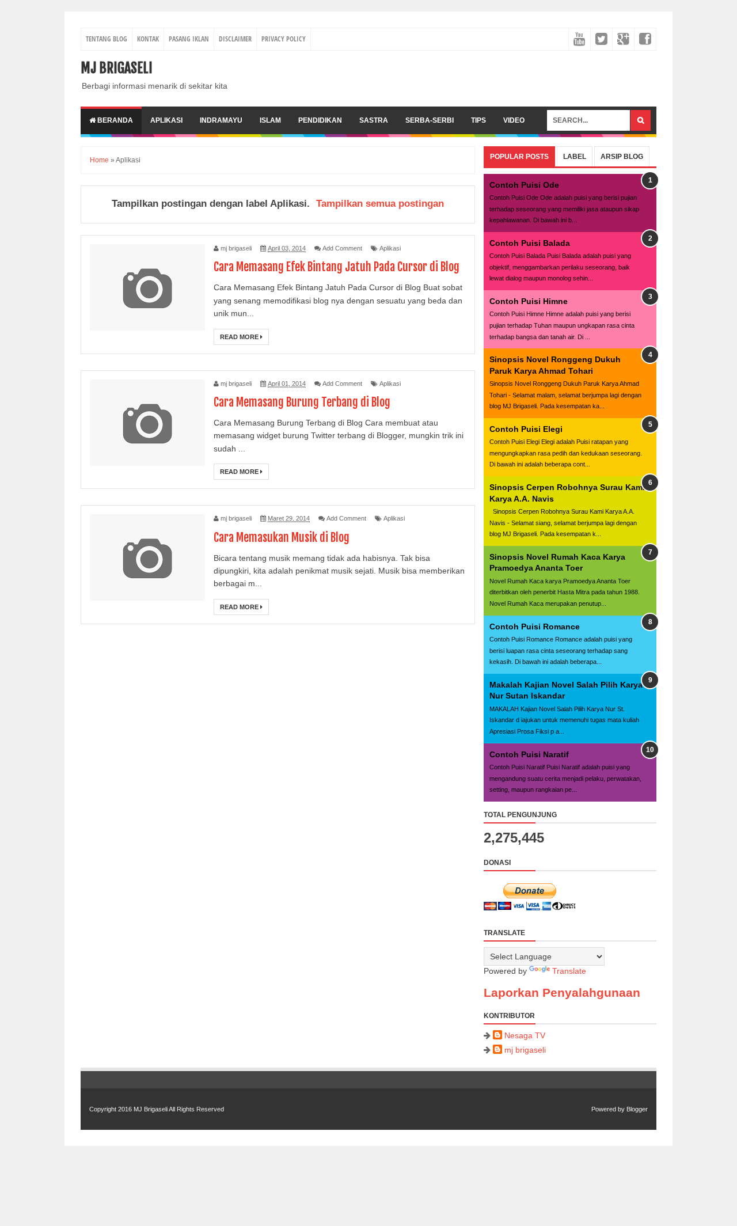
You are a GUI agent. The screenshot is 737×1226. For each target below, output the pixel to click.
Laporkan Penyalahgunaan (562, 992)
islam (270, 120)
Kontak (148, 39)
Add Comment (342, 248)
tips (478, 120)
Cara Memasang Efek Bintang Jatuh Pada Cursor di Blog (336, 267)
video (514, 120)
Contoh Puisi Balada (529, 243)
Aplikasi (390, 248)
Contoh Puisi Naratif (529, 754)
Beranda (114, 120)
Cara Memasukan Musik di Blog (281, 537)
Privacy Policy (283, 39)
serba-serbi (429, 120)
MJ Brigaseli (117, 68)
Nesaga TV (524, 1035)
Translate (569, 971)
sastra (373, 120)
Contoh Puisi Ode (524, 184)
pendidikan (320, 120)
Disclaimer (235, 39)
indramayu (221, 120)
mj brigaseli (525, 1049)
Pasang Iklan (189, 39)
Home (99, 160)
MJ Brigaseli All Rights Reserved (179, 1109)
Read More (240, 336)
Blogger (637, 1109)
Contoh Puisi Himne (528, 301)
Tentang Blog (106, 39)
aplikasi (166, 120)
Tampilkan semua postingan (380, 203)
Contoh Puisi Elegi (526, 429)
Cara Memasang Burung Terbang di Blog (302, 402)
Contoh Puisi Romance (534, 626)
